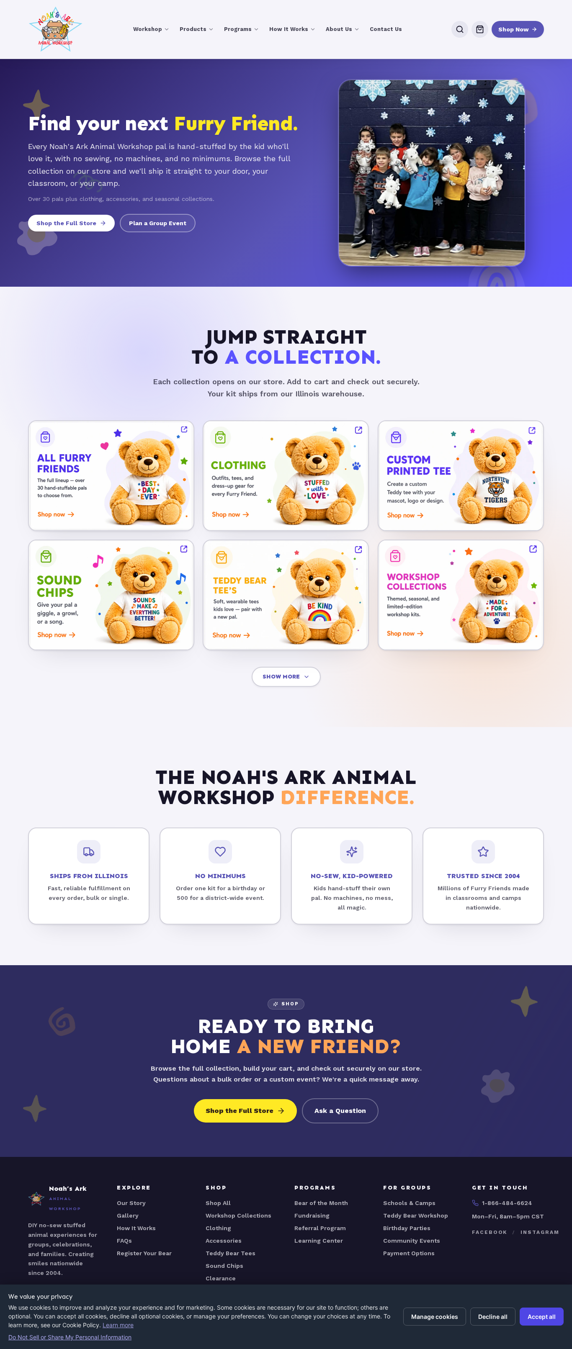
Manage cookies (434, 1316)
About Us (339, 29)
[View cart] (480, 29)
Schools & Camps (409, 1203)
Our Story (131, 1203)
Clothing (218, 1228)
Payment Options (409, 1253)
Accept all (542, 1316)
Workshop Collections (238, 1215)
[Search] (459, 29)
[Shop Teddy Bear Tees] (286, 594)
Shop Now (513, 29)
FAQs (124, 1240)
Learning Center (318, 1240)
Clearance (221, 1278)
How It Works (288, 29)
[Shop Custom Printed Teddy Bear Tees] (461, 475)
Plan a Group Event (157, 223)
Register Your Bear (144, 1253)
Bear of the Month (321, 1203)
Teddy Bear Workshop (415, 1215)
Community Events (411, 1240)
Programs (238, 29)
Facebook (489, 1232)
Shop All (218, 1203)
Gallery (128, 1215)
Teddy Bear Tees (230, 1253)
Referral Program (320, 1228)
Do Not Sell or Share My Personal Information (69, 1337)
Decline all (493, 1316)
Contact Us (386, 29)
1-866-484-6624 (507, 1203)
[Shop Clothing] (286, 475)
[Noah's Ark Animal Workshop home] (55, 29)
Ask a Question (340, 1111)
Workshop (147, 29)
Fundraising (312, 1215)
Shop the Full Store (66, 223)
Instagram (539, 1232)
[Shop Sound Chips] (111, 594)
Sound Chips (224, 1265)
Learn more (118, 1324)
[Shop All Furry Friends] (111, 475)
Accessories (224, 1240)
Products (193, 29)
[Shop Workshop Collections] (461, 594)
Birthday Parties (406, 1228)
